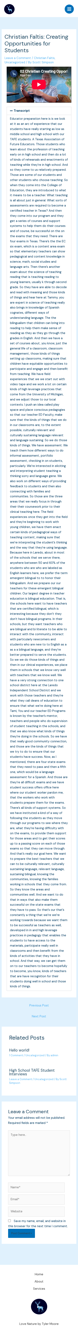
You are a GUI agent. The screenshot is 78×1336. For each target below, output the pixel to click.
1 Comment (16, 1055)
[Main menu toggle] (69, 9)
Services (39, 1289)
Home (39, 1274)
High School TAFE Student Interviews (32, 1072)
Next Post (39, 1016)
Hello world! (19, 1050)
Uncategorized (15, 62)
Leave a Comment (18, 58)
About (39, 1282)
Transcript (22, 111)
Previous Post (39, 1006)
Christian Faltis (44, 58)
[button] (39, 111)
